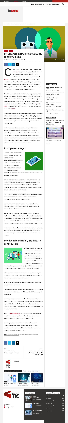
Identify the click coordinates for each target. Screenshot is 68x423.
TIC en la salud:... (36, 403)
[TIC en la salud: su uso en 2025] (10, 377)
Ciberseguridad (50, 401)
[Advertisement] (55, 71)
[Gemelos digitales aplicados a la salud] (24, 377)
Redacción (8, 59)
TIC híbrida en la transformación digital (11, 352)
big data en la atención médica (15, 334)
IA (35, 104)
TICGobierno (25, 1)
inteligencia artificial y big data (12, 335)
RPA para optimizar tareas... (37, 411)
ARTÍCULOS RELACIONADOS (12, 371)
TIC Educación (6, 1)
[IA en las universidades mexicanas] (28, 398)
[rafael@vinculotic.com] (4, 407)
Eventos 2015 (49, 138)
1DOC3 (13, 109)
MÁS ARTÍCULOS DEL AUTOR (30, 371)
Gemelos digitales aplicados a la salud (23, 384)
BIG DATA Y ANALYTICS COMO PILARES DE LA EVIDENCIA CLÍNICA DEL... (55, 122)
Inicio (32, 4)
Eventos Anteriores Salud (53, 4)
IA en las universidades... (36, 396)
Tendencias (49, 403)
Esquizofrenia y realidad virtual (35, 384)
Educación (48, 398)
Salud (9, 24)
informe (6, 79)
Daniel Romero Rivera (51, 97)
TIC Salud (16, 1)
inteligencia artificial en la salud (30, 334)
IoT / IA (13, 24)
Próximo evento (39, 4)
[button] (63, 4)
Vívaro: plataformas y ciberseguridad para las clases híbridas (35, 352)
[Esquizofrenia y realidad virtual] (37, 377)
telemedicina (16, 72)
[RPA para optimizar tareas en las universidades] (28, 412)
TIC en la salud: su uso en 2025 (10, 384)
